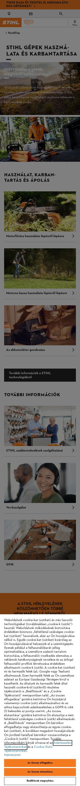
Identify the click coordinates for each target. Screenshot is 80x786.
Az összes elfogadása (40, 763)
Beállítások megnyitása (40, 781)
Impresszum (12, 755)
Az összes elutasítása (40, 772)
